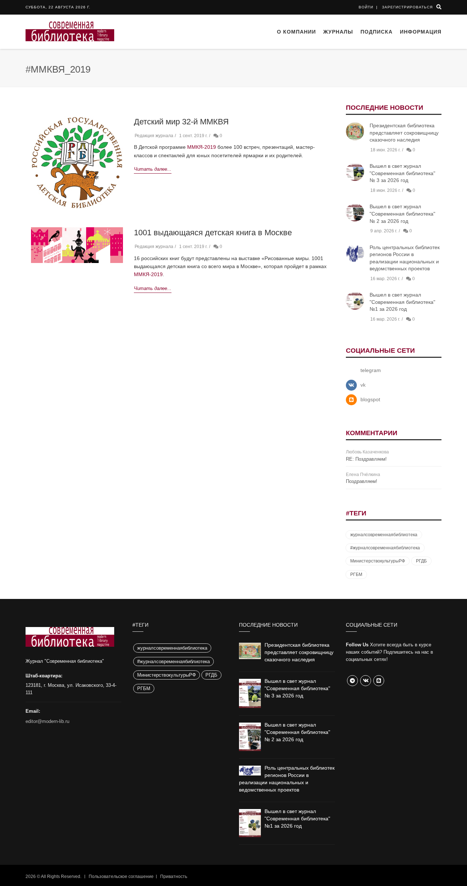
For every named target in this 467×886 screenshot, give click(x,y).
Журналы (338, 32)
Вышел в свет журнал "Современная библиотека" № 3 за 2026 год (402, 173)
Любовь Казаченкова (367, 451)
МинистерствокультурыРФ (377, 561)
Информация (420, 32)
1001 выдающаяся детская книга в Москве (213, 232)
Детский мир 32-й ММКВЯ (181, 121)
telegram (370, 370)
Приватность (173, 876)
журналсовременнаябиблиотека (383, 534)
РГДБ (421, 561)
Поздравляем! (361, 481)
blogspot (370, 399)
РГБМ (356, 574)
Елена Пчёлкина (363, 474)
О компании (296, 32)
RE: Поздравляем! (366, 459)
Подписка (376, 32)
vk (363, 385)
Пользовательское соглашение (121, 876)
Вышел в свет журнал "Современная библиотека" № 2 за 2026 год (402, 214)
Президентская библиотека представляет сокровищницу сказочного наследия (404, 133)
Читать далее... (152, 169)
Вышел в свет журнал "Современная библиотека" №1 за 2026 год (402, 302)
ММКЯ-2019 (201, 147)
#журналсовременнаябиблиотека (385, 547)
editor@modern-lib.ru (47, 721)
